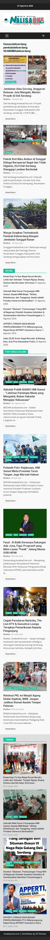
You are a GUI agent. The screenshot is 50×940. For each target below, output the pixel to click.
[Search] (43, 35)
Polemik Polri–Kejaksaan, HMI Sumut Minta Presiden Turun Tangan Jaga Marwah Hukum (25, 448)
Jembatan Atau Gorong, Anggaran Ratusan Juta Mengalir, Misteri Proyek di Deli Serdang (25, 70)
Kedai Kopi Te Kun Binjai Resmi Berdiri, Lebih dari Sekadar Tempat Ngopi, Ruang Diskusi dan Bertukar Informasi (23, 279)
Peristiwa (33, 457)
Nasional (23, 382)
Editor (8, 99)
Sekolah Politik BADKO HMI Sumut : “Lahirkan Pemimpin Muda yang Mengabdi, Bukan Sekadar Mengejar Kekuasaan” (25, 370)
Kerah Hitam (10, 82)
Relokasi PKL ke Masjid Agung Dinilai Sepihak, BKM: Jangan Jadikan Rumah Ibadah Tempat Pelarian (25, 676)
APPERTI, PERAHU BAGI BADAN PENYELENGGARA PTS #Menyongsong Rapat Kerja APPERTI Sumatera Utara (22, 327)
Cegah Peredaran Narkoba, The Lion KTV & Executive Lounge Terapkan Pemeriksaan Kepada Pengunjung (25, 601)
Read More (10, 118)
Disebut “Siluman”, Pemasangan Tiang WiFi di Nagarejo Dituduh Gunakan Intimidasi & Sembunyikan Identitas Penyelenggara (24, 312)
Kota (8, 226)
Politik (31, 382)
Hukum (16, 457)
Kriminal (36, 862)
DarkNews (27, 933)
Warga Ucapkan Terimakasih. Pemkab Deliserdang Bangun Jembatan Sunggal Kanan (25, 214)
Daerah (9, 152)
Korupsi (28, 862)
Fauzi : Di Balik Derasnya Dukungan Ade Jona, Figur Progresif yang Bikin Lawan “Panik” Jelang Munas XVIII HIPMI (25, 523)
